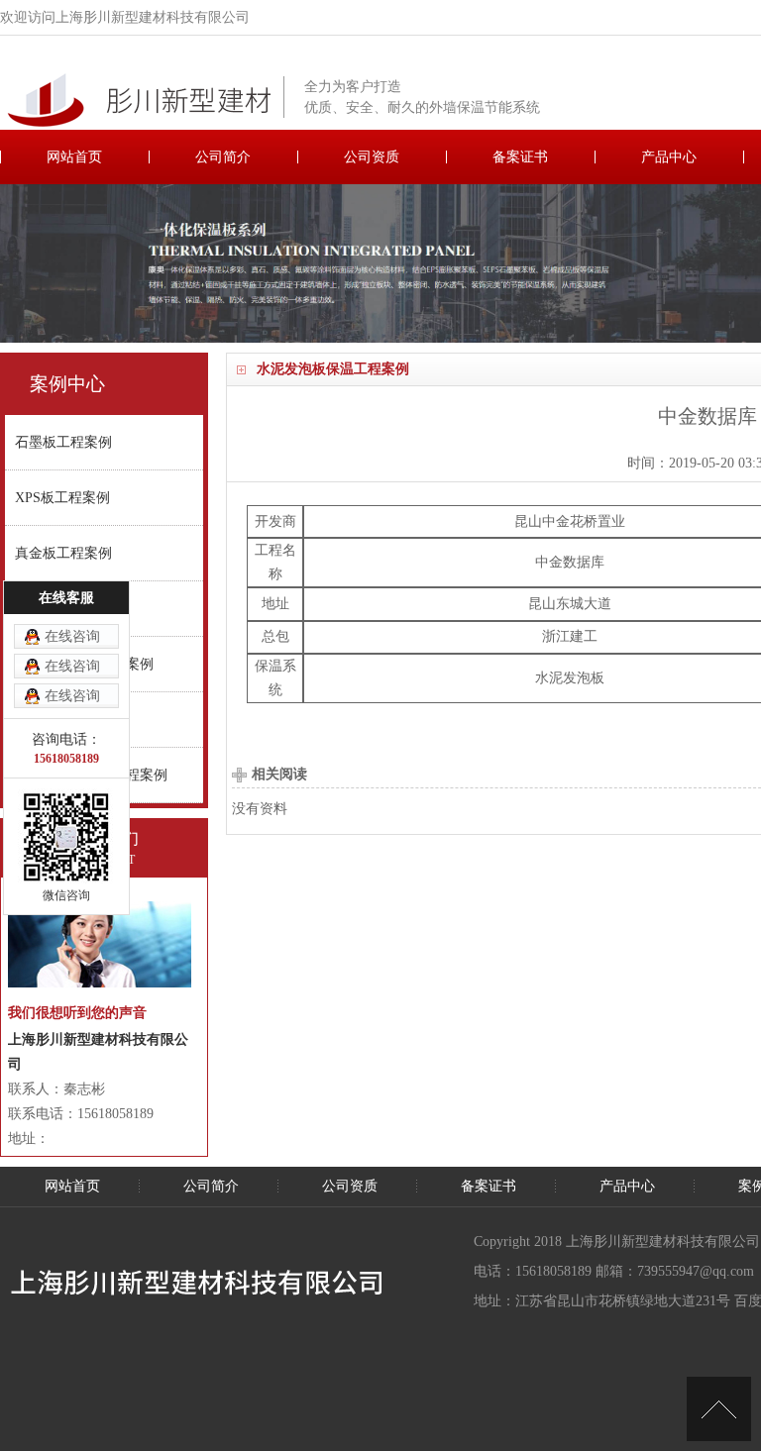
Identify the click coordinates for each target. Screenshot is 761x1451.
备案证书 (520, 157)
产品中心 (669, 157)
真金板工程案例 (63, 553)
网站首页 (74, 157)
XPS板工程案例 (62, 497)
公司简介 (223, 157)
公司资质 (371, 157)
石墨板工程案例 (63, 442)
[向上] (719, 1409)
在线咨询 (72, 636)
